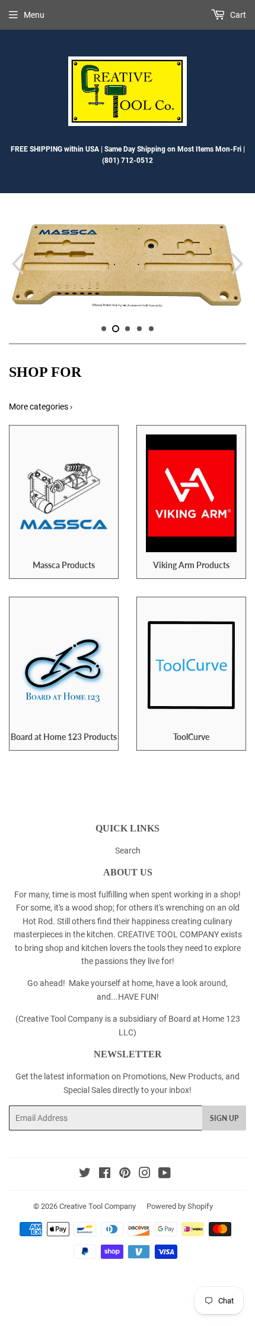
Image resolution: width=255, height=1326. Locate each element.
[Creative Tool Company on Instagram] (145, 1174)
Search (128, 850)
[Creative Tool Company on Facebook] (104, 1174)
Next (238, 264)
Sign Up (224, 1118)
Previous (16, 264)
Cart (237, 15)
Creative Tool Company (97, 1206)
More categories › (40, 406)
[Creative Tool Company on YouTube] (164, 1174)
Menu (34, 15)
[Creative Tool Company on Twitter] (85, 1174)
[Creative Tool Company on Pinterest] (125, 1174)
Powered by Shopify (179, 1206)
